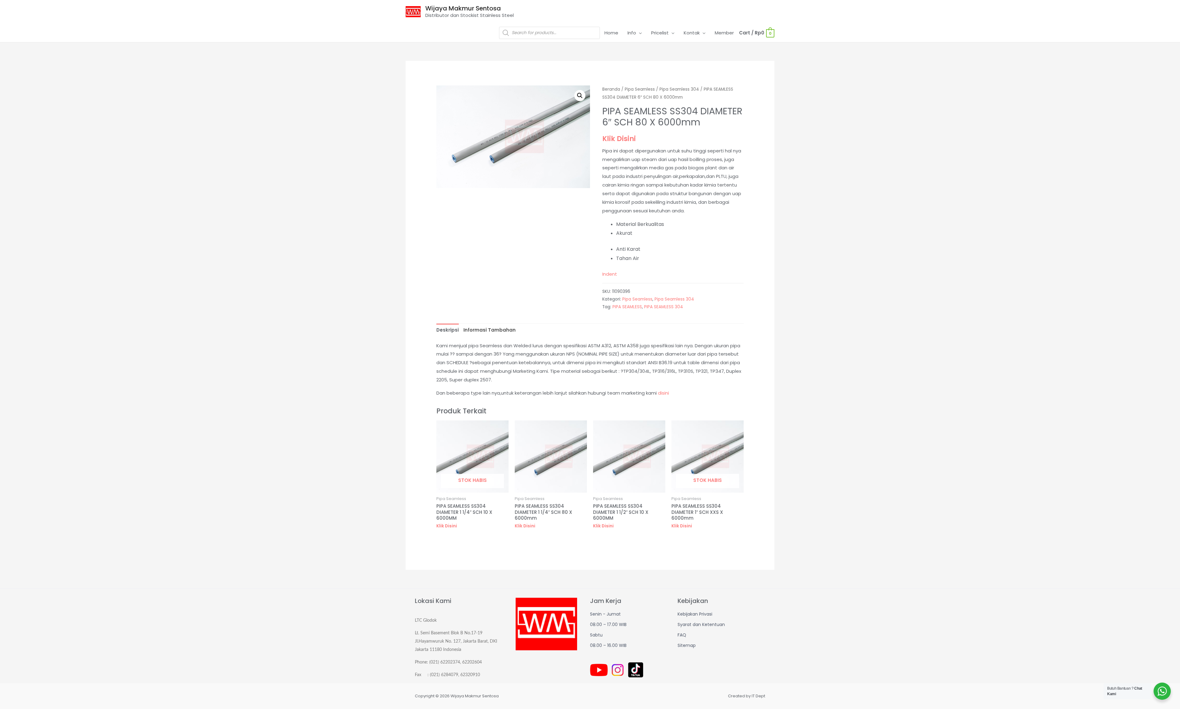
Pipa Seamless (640, 89)
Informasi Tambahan (489, 330)
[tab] (447, 330)
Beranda (611, 89)
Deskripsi (447, 330)
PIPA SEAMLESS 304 (663, 307)
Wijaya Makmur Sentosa (463, 8)
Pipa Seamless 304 (679, 89)
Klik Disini (619, 139)
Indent (609, 274)
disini (663, 393)
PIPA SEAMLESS (627, 307)
